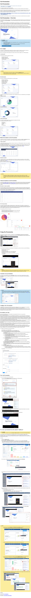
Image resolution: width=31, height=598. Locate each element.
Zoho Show (14, 506)
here (7, 160)
